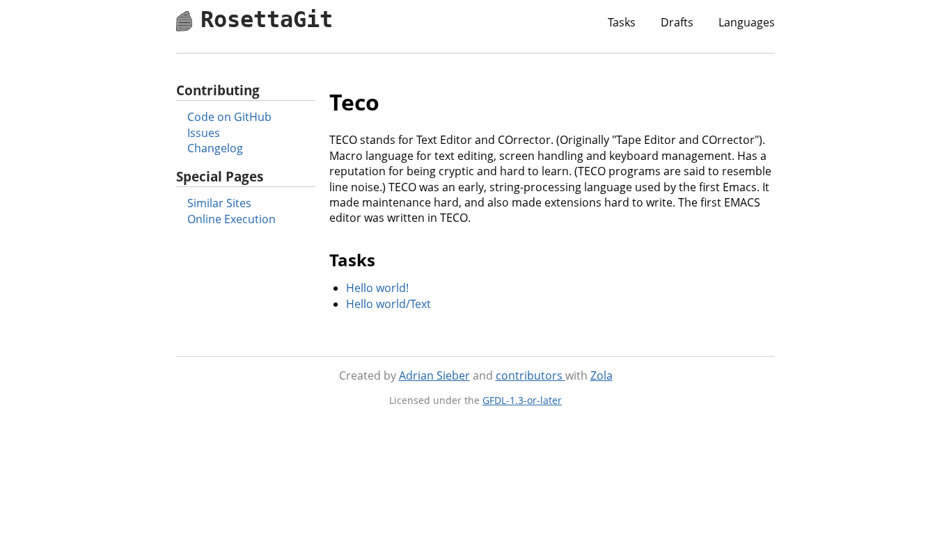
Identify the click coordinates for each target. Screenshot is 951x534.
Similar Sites (219, 203)
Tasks (622, 22)
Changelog (215, 148)
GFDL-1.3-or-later (522, 400)
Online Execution (231, 219)
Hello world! (377, 288)
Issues (203, 132)
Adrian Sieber (434, 375)
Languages (746, 22)
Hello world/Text (388, 304)
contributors (530, 375)
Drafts (677, 22)
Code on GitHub (229, 116)
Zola (601, 375)
